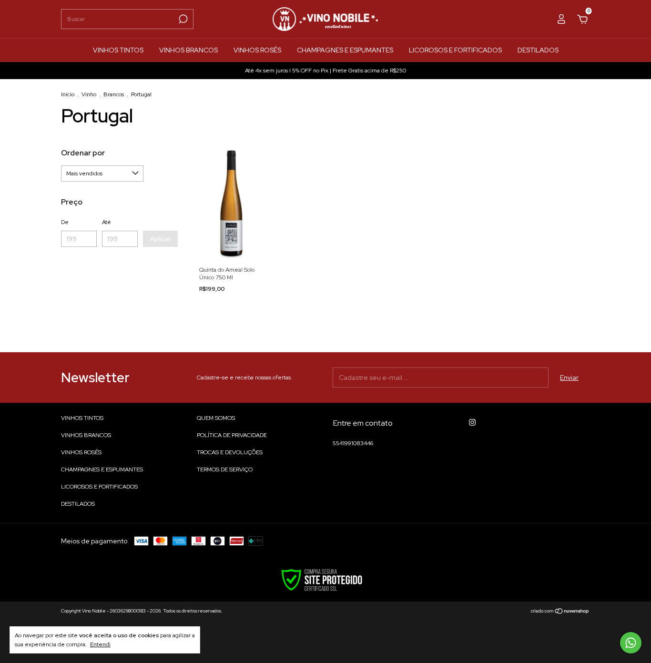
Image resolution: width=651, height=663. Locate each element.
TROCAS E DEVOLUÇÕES (230, 452)
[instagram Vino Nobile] (472, 422)
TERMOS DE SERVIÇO (225, 469)
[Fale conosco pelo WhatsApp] (630, 642)
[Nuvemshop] (560, 612)
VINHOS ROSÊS (257, 50)
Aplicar (160, 239)
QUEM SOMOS (216, 418)
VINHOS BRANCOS (188, 50)
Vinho (88, 94)
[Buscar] (182, 19)
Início (67, 94)
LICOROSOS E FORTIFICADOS (455, 50)
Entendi (100, 644)
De (65, 222)
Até (106, 222)
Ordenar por (83, 153)
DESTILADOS (538, 50)
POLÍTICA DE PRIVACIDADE (232, 435)
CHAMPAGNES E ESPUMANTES (345, 50)
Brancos (113, 94)
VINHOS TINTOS (118, 50)
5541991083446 (353, 443)
